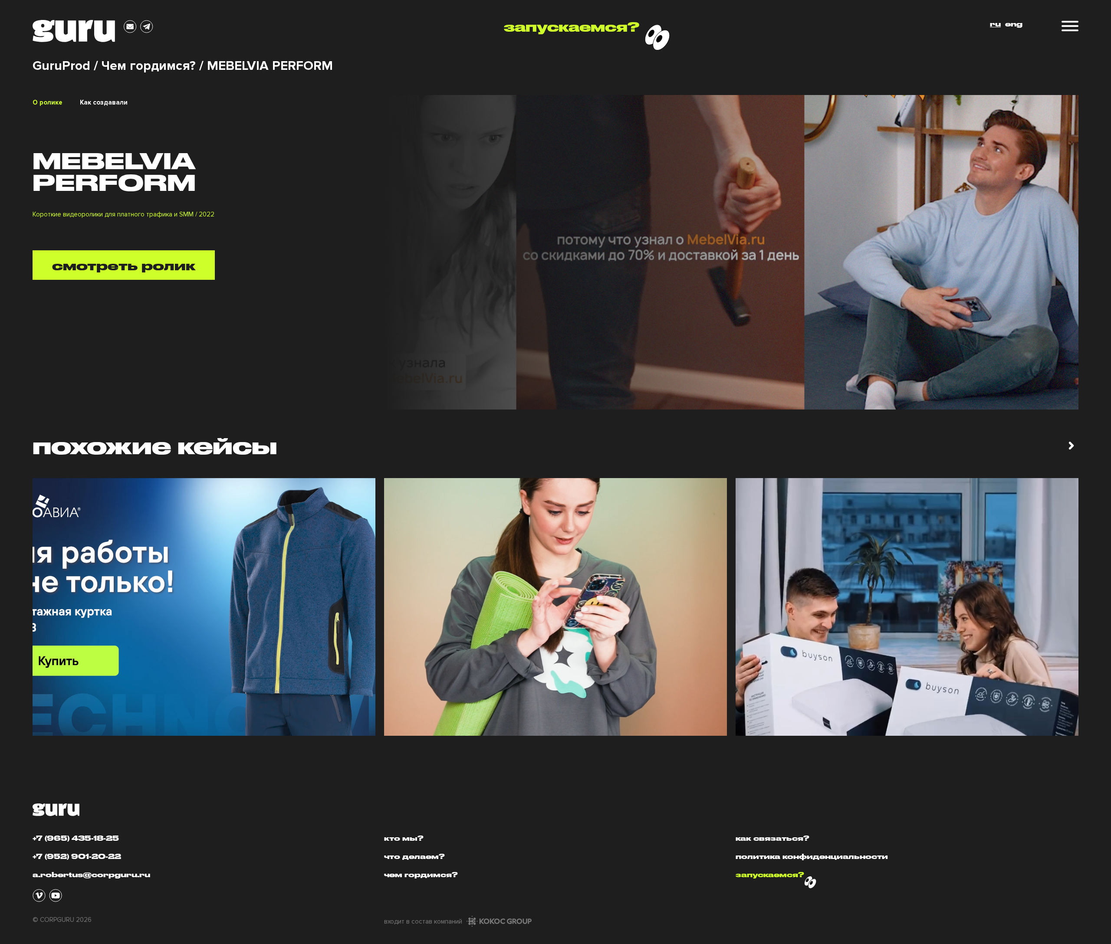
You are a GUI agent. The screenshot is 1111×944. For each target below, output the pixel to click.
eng (1013, 24)
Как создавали (104, 102)
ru (995, 24)
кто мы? (404, 838)
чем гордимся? (421, 874)
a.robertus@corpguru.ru (91, 874)
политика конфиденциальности (812, 856)
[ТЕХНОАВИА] (204, 606)
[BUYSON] (907, 606)
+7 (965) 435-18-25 (76, 838)
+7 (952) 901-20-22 (77, 856)
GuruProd (61, 66)
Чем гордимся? (149, 66)
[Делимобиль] (555, 606)
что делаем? (414, 856)
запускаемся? (571, 27)
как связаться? (772, 838)
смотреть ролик (123, 265)
